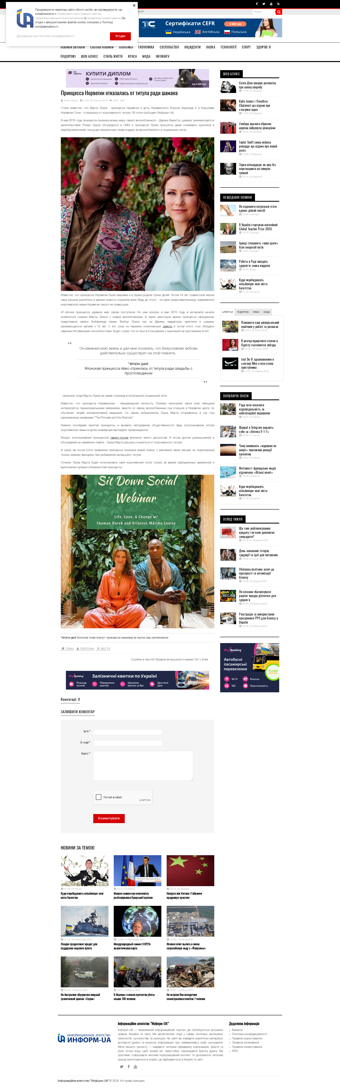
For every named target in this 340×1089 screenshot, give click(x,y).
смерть (167, 326)
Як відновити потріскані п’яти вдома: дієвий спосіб (258, 209)
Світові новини (102, 47)
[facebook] (257, 4)
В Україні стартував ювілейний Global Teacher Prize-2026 (258, 227)
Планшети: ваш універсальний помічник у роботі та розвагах (260, 325)
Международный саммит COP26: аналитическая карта (132, 946)
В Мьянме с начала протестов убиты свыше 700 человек (134, 997)
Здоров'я (263, 47)
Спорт (246, 47)
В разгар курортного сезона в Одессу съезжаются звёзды (259, 343)
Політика (126, 47)
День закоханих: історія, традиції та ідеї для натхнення (258, 553)
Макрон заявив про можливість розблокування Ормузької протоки (133, 895)
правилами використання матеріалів (59, 18)
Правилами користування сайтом (79, 14)
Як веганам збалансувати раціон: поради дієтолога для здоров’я (257, 596)
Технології (228, 47)
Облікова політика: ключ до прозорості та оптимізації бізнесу (256, 573)
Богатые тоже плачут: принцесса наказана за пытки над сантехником (122, 637)
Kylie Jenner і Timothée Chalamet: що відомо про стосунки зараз (254, 105)
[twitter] (264, 4)
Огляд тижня (233, 519)
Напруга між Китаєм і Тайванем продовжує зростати (184, 895)
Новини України (73, 47)
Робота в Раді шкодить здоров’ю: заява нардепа (254, 264)
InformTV (162, 56)
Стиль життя (113, 56)
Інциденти (192, 47)
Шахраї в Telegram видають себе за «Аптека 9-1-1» (256, 430)
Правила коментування (247, 1047)
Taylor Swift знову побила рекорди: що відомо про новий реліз (258, 146)
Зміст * (85, 753)
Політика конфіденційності (249, 1034)
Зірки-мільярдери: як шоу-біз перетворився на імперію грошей (257, 169)
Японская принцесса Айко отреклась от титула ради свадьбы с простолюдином (138, 371)
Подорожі (68, 56)
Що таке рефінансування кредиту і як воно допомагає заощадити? (256, 532)
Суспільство (169, 47)
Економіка (146, 47)
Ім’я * (87, 731)
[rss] (278, 4)
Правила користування (247, 1038)
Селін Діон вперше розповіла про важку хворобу (257, 85)
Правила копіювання (245, 1042)
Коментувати (109, 818)
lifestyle (227, 312)
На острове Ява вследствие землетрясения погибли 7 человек (186, 997)
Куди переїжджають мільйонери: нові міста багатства (82, 895)
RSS (235, 1051)
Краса (132, 56)
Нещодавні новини (237, 197)
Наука (210, 47)
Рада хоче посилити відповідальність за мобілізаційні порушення (254, 409)
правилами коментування (103, 18)
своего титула (119, 437)
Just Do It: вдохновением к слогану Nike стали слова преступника (257, 363)
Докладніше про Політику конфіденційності (45, 36)
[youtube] (271, 4)
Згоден (120, 36)
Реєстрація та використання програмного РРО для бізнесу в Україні (258, 618)
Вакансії (237, 1030)
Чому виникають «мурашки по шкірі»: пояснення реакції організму (257, 450)
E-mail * (85, 742)
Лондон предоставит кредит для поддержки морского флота (79, 946)
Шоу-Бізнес (89, 56)
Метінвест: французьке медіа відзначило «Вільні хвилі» (257, 470)
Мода (146, 56)
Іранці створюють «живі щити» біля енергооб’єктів (258, 245)
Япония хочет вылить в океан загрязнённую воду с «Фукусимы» (186, 946)
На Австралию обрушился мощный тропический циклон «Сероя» (80, 997)
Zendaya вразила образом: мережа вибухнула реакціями (257, 126)
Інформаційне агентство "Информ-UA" (83, 1081)
